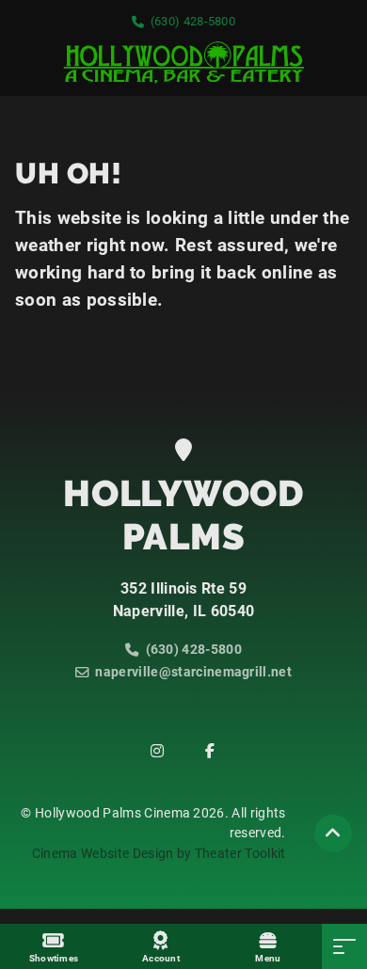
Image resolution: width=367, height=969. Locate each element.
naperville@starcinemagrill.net (193, 672)
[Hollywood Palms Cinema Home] (183, 62)
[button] (333, 833)
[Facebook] (210, 751)
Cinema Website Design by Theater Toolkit (159, 854)
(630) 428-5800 (193, 21)
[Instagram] (157, 751)
